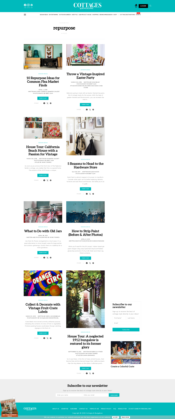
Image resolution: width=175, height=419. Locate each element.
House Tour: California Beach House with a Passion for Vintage (43, 150)
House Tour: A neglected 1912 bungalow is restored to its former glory (86, 342)
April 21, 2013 (85, 239)
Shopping (95, 14)
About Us (55, 409)
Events (138, 14)
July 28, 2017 (76, 171)
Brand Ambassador (106, 14)
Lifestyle (75, 14)
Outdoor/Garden (65, 14)
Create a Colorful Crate (122, 366)
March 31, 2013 (31, 316)
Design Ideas (44, 14)
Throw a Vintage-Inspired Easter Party (85, 76)
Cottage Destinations (127, 14)
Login (143, 6)
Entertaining (53, 14)
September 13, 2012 (74, 351)
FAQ (114, 409)
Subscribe (126, 329)
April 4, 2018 (43, 89)
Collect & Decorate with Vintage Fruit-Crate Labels (43, 308)
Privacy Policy (106, 409)
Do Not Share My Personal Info (140, 409)
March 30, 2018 (76, 82)
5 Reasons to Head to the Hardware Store (85, 165)
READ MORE (125, 417)
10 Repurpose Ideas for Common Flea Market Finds (43, 81)
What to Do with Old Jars (43, 231)
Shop (115, 14)
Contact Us (83, 409)
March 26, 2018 (32, 158)
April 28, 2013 (43, 235)
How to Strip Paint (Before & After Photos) (85, 233)
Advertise (64, 409)
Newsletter (122, 409)
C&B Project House (85, 14)
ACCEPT (115, 417)
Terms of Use (94, 409)
